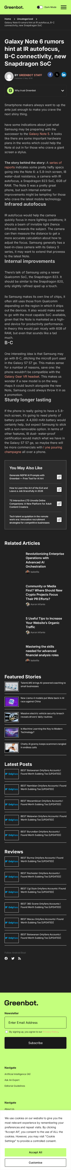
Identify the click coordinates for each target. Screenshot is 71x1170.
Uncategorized (25, 18)
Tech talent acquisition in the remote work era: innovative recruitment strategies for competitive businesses (29, 519)
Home (8, 18)
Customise (35, 1162)
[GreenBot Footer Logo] (21, 1002)
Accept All (35, 1152)
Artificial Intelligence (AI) (17, 1074)
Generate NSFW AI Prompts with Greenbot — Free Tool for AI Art (26, 477)
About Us (9, 1109)
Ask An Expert (12, 1080)
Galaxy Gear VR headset (22, 376)
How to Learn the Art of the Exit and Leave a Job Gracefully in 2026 (28, 490)
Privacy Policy (50, 1031)
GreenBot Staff (30, 75)
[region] (35, 1140)
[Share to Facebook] (50, 74)
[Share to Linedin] (63, 74)
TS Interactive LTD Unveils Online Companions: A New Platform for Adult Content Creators (30, 503)
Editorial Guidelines (15, 1085)
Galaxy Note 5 (39, 134)
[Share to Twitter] (57, 74)
